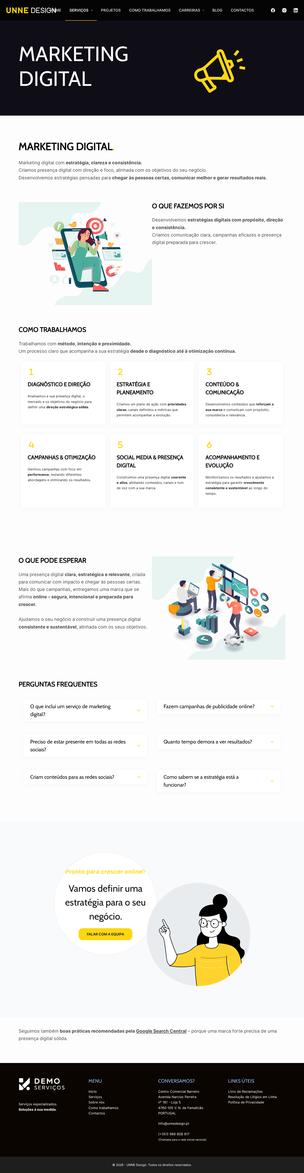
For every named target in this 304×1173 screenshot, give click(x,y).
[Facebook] (273, 10)
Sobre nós (96, 1102)
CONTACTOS (242, 10)
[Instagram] (284, 10)
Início (93, 1091)
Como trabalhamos (103, 1108)
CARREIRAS (189, 10)
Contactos (97, 1113)
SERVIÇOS (79, 10)
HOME (55, 10)
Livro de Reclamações (245, 1091)
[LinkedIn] (296, 10)
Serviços (95, 1097)
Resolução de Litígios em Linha (252, 1097)
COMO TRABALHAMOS (150, 10)
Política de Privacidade (246, 1102)
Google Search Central (161, 1031)
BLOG (217, 10)
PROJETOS (111, 10)
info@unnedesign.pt (173, 1123)
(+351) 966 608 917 (173, 1134)
